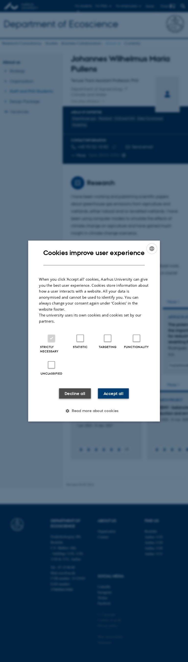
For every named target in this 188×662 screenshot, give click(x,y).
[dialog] (94, 331)
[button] (94, 411)
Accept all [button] (113, 393)
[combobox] (151, 248)
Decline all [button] (75, 393)
